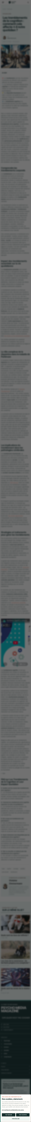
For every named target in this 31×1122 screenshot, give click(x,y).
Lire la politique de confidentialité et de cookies (13, 1110)
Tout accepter (23, 1114)
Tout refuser (8, 1114)
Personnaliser (15, 1118)
